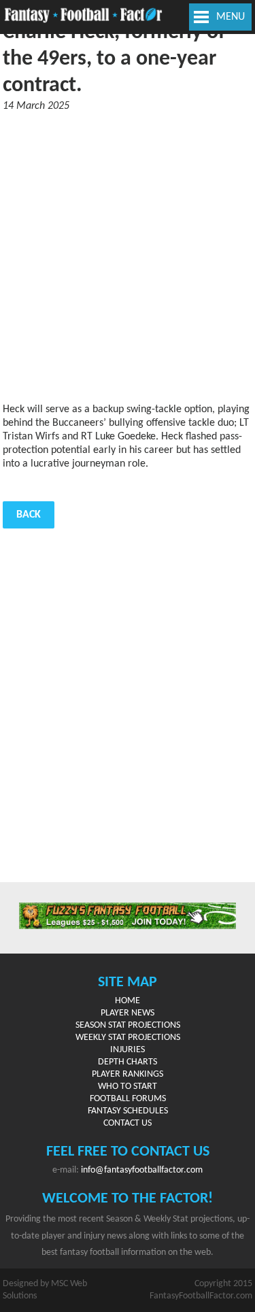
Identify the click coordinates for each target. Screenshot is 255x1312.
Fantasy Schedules (128, 1111)
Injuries (127, 1050)
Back (28, 514)
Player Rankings (127, 1074)
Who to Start (127, 1086)
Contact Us (127, 1123)
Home (127, 1001)
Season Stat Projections (127, 1025)
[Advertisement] (127, 258)
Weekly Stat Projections (127, 1037)
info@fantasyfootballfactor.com (142, 1170)
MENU (230, 17)
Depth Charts (127, 1062)
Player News (127, 1013)
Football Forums (128, 1099)
